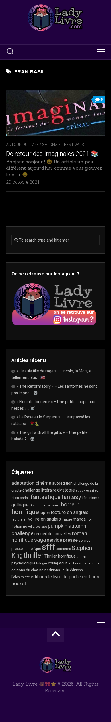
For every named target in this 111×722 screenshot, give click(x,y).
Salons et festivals (63, 144)
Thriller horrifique (60, 556)
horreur (70, 504)
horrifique (25, 511)
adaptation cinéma (31, 483)
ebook (80, 490)
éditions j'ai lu (58, 570)
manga (79, 519)
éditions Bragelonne (83, 563)
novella (29, 527)
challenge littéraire (39, 490)
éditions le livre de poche (56, 576)
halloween (53, 505)
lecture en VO (21, 519)
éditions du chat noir (28, 570)
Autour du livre (22, 144)
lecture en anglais (69, 512)
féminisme (90, 498)
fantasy (71, 497)
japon (45, 512)
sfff (49, 547)
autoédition (62, 483)
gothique (20, 505)
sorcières (63, 549)
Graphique (38, 505)
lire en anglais (47, 519)
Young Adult (57, 563)
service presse (62, 540)
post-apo (41, 527)
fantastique (46, 497)
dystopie (66, 490)
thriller (33, 555)
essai (90, 490)
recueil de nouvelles (52, 533)
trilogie (41, 563)
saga (40, 540)
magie (67, 519)
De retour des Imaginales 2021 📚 (52, 153)
